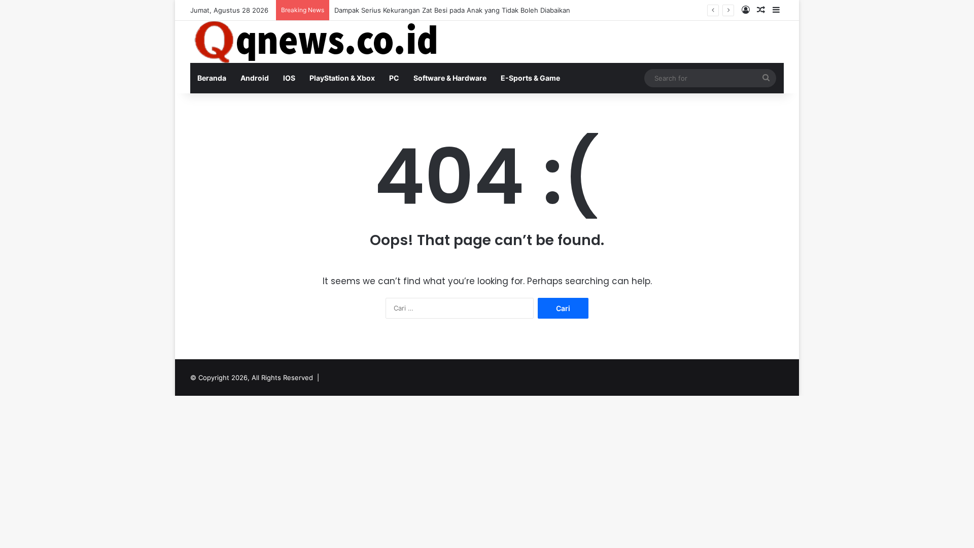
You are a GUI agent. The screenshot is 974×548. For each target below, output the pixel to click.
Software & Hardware (449, 78)
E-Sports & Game (530, 78)
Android (254, 78)
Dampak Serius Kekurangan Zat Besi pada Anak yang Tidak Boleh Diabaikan (452, 10)
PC (394, 78)
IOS (289, 78)
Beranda (211, 78)
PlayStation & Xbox (342, 78)
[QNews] (317, 41)
